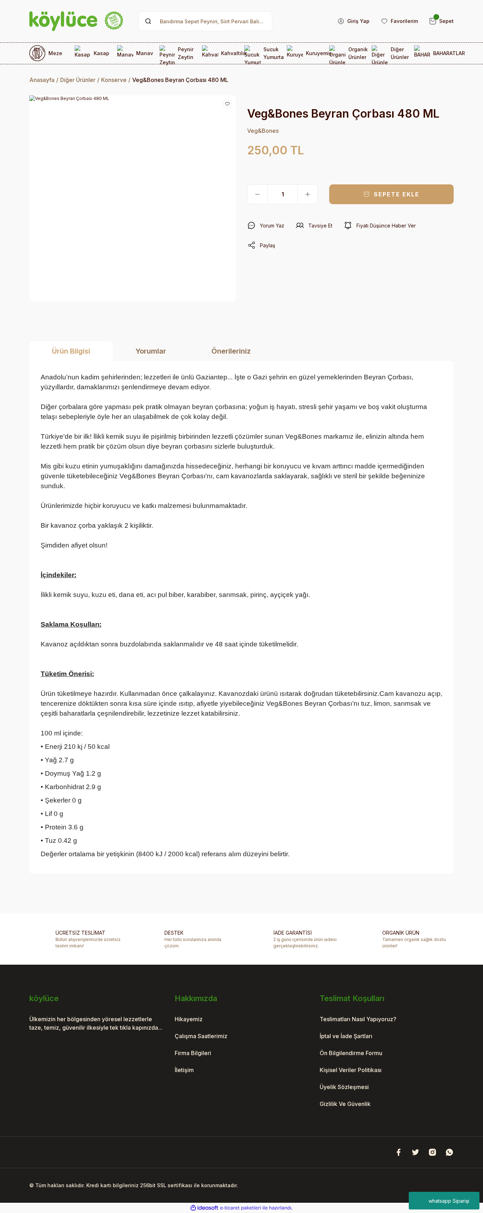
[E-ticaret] (240, 1208)
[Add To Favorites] (227, 104)
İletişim (184, 1069)
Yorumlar (150, 351)
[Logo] (76, 21)
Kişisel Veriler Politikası (351, 1069)
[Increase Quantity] (308, 194)
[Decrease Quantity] (257, 194)
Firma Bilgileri (193, 1053)
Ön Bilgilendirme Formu (351, 1053)
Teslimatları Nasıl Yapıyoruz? (358, 1019)
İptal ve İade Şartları (346, 1036)
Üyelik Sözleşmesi (344, 1086)
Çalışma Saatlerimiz (201, 1036)
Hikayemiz (189, 1019)
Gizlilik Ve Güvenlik (345, 1103)
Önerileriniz (231, 351)
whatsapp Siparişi (449, 1201)
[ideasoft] (204, 1208)
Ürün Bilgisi (71, 351)
